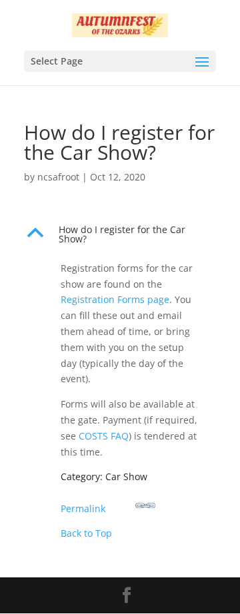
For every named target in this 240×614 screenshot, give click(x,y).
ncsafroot (58, 176)
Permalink (83, 508)
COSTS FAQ (104, 436)
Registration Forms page (115, 299)
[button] (120, 238)
